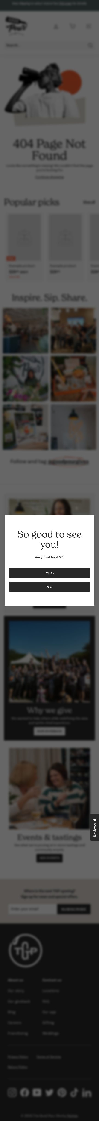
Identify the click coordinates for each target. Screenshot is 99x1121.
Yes (50, 572)
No (49, 586)
